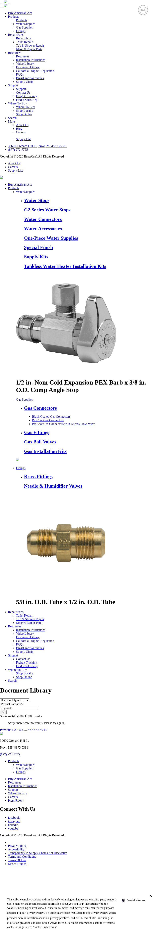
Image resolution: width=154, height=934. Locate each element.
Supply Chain (24, 81)
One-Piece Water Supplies (51, 238)
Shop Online (24, 114)
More (11, 121)
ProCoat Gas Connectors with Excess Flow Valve (63, 424)
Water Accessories (43, 228)
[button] (133, 900)
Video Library (25, 63)
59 (41, 729)
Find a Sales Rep (26, 99)
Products (13, 16)
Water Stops (36, 200)
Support (13, 85)
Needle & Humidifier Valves (53, 486)
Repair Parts (15, 34)
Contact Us (23, 92)
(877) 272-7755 (18, 149)
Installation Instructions (30, 60)
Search (12, 118)
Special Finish (38, 247)
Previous (5, 729)
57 (33, 729)
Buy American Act (20, 13)
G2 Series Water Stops (47, 209)
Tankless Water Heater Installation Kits (65, 266)
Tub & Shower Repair (30, 45)
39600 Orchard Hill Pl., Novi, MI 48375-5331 (37, 146)
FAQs (20, 74)
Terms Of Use (17, 860)
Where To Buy (17, 103)
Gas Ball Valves (40, 441)
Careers (21, 132)
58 (37, 729)
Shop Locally (24, 110)
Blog (19, 128)
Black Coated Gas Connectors (51, 416)
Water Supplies (25, 24)
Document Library (28, 67)
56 (29, 729)
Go (3, 712)
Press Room (15, 800)
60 (45, 729)
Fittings (20, 31)
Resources (14, 52)
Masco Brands (17, 863)
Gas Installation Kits (45, 451)
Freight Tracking (26, 96)
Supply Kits (36, 256)
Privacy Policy (17, 845)
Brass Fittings (38, 476)
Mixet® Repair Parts (29, 49)
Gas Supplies (24, 27)
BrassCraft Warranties (30, 78)
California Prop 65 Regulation (35, 71)
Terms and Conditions (22, 856)
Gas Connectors (40, 408)
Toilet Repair (24, 42)
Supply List (23, 139)
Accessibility (16, 849)
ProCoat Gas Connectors (48, 420)
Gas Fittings (36, 432)
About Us (22, 125)
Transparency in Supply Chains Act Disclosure (37, 853)
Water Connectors (43, 219)
